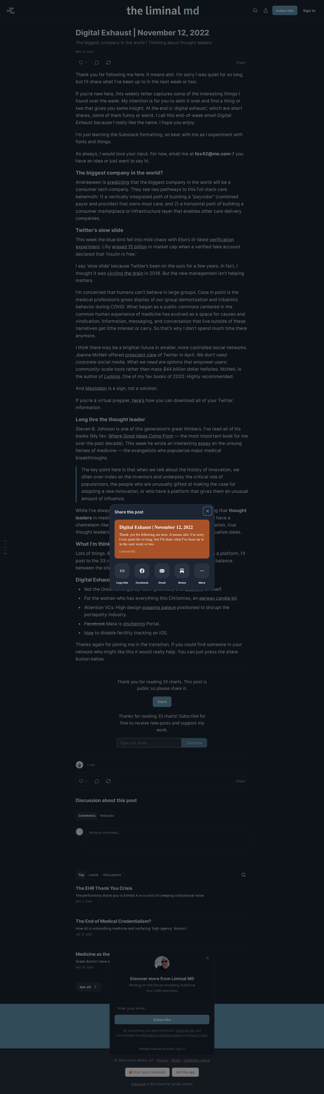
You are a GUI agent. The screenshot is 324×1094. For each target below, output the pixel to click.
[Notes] (182, 570)
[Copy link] (122, 570)
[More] (201, 570)
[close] (207, 511)
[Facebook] (142, 570)
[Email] (162, 570)
